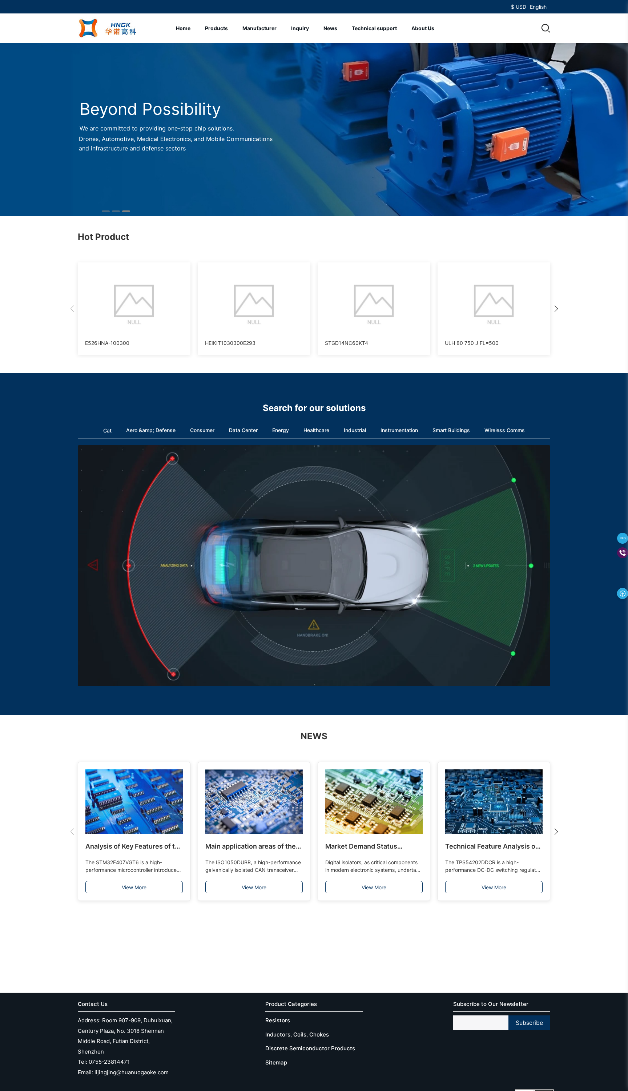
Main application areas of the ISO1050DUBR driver (130, 846)
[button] (546, 28)
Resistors (277, 1020)
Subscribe (529, 1022)
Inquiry (300, 28)
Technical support (374, 28)
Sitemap (276, 1062)
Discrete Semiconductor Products (310, 1048)
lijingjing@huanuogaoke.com (131, 1072)
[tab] (107, 431)
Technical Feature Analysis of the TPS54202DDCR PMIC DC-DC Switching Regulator (373, 846)
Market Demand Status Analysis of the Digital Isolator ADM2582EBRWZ (252, 846)
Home (183, 28)
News (330, 28)
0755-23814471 (109, 1061)
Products (216, 28)
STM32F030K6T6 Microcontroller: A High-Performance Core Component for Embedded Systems (493, 846)
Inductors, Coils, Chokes (297, 1034)
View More (134, 887)
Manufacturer (259, 28)
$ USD (518, 7)
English (538, 7)
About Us (422, 28)
